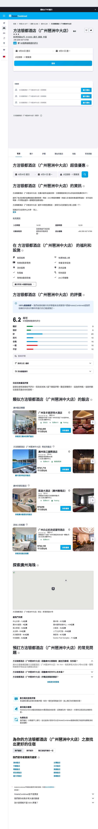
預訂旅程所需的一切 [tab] (45, 750)
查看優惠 (65, 430)
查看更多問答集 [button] (53, 682)
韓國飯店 (16, 769)
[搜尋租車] (4, 33)
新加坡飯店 (17, 772)
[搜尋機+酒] (4, 38)
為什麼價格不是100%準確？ (26, 802)
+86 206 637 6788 (21, 39)
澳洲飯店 (16, 762)
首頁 (14, 24)
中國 (20, 24)
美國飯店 (57, 769)
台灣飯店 (57, 762)
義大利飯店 (17, 776)
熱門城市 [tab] (30, 750)
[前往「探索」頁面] (4, 43)
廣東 (31, 24)
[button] (95, 9)
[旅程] (4, 49)
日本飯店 (57, 766)
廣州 (42, 24)
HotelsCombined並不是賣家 (26, 794)
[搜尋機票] (4, 23)
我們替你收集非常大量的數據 (26, 798)
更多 (14, 212)
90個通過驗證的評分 (29, 43)
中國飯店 (16, 766)
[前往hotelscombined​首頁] (18, 16)
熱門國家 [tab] (18, 750)
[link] (24, 436)
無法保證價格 (49, 787)
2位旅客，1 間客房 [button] (23, 57)
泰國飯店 (57, 776)
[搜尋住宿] (4, 28)
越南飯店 (57, 772)
